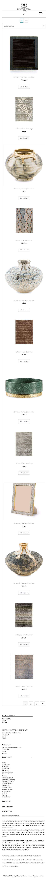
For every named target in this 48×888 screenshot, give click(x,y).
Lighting (4, 795)
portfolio (6, 802)
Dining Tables (6, 791)
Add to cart (24, 87)
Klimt (24, 355)
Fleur (24, 131)
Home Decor (6, 797)
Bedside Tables (6, 787)
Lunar (24, 466)
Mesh (24, 586)
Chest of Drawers (7, 783)
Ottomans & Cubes (7, 774)
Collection (23, 77)
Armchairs (5, 766)
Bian (24, 303)
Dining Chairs (6, 768)
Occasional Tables (7, 789)
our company (7, 806)
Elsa (24, 526)
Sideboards (5, 785)
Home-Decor (30, 77)
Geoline (24, 243)
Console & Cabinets (8, 781)
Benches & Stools (7, 772)
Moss (24, 638)
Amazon (24, 80)
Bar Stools (5, 770)
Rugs (31, 129)
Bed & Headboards (7, 778)
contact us (7, 811)
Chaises (4, 776)
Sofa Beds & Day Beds (8, 779)
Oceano (24, 689)
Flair (24, 191)
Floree (24, 415)
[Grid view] (21, 21)
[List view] (26, 21)
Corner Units (6, 764)
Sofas (4, 762)
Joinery (4, 793)
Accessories (17, 77)
